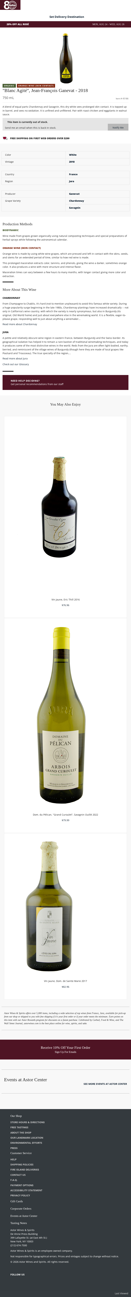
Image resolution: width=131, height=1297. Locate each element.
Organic (9, 85)
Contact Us (18, 1174)
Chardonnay (76, 200)
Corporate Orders (20, 1208)
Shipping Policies (21, 1164)
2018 (72, 161)
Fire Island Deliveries (24, 1169)
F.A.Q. (13, 1180)
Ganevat (74, 193)
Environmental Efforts (26, 1142)
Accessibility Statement (26, 1190)
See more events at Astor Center (105, 1083)
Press (14, 1148)
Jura (71, 181)
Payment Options (21, 1185)
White (73, 154)
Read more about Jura (15, 358)
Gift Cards (16, 1201)
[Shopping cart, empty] (123, 4)
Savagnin (74, 207)
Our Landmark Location (26, 1137)
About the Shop (20, 1132)
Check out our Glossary (16, 364)
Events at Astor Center (23, 1216)
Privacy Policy (20, 1195)
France (73, 174)
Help (13, 1159)
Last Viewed (121, 1293)
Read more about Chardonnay (20, 324)
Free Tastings (19, 1127)
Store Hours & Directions (27, 1122)
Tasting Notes (18, 1223)
